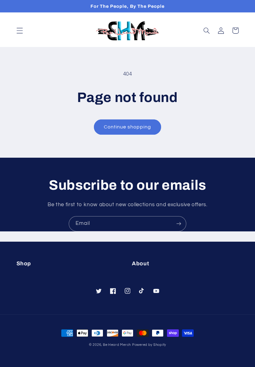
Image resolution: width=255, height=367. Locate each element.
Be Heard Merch (117, 344)
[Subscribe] (179, 223)
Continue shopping (127, 126)
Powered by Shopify (149, 344)
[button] (19, 30)
